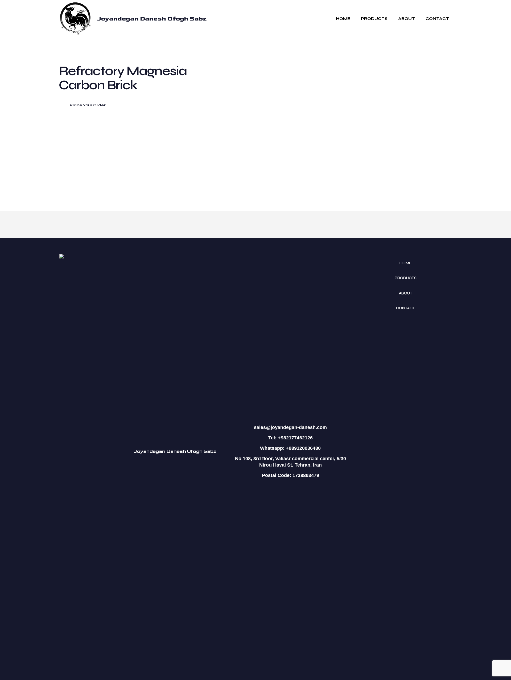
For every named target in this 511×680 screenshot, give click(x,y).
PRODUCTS (406, 278)
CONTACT (405, 308)
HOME (405, 263)
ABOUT (405, 293)
